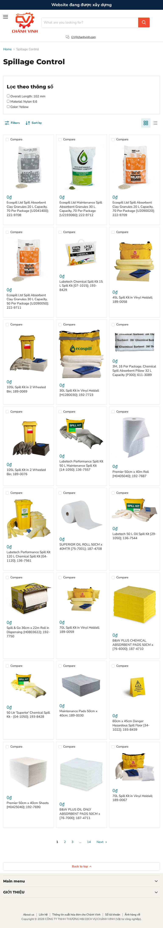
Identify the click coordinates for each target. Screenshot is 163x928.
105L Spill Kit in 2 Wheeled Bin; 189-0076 (26, 472)
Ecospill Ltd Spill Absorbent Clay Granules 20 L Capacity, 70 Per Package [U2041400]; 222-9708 (28, 208)
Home (7, 49)
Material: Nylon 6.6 (23, 101)
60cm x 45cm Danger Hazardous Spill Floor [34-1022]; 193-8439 (130, 725)
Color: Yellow (19, 107)
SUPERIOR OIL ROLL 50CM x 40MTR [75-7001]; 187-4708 (80, 546)
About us (28, 915)
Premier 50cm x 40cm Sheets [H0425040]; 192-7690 (28, 805)
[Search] (144, 22)
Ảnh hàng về (132, 915)
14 (89, 842)
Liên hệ (43, 915)
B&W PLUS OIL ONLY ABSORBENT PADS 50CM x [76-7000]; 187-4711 (79, 813)
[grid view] (145, 123)
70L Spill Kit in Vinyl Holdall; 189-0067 (132, 798)
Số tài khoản (112, 915)
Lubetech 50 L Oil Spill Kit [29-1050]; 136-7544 (134, 536)
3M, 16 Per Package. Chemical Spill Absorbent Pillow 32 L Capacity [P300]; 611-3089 (134, 370)
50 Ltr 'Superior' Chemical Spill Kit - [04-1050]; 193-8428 (28, 714)
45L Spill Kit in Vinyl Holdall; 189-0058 (132, 299)
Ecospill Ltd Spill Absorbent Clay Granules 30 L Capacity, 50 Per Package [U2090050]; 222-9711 (28, 301)
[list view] (155, 123)
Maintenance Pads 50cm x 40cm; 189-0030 (78, 713)
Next (100, 842)
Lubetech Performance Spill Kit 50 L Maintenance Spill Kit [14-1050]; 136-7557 (81, 465)
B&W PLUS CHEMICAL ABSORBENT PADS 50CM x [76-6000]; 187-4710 (132, 644)
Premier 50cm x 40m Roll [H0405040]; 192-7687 (130, 474)
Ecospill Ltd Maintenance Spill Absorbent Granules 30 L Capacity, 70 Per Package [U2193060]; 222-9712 (80, 208)
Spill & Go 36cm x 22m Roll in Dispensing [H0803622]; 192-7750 (28, 632)
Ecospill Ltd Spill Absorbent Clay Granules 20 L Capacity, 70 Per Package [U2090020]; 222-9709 (133, 208)
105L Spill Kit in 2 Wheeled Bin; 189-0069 (26, 389)
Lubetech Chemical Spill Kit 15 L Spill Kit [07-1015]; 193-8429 (81, 285)
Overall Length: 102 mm (27, 96)
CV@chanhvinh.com (83, 37)
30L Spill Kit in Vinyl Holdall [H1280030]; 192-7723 (79, 392)
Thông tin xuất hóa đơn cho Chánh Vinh (76, 915)
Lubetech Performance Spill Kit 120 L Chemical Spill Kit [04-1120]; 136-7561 (28, 556)
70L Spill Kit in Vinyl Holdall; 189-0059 (79, 629)
